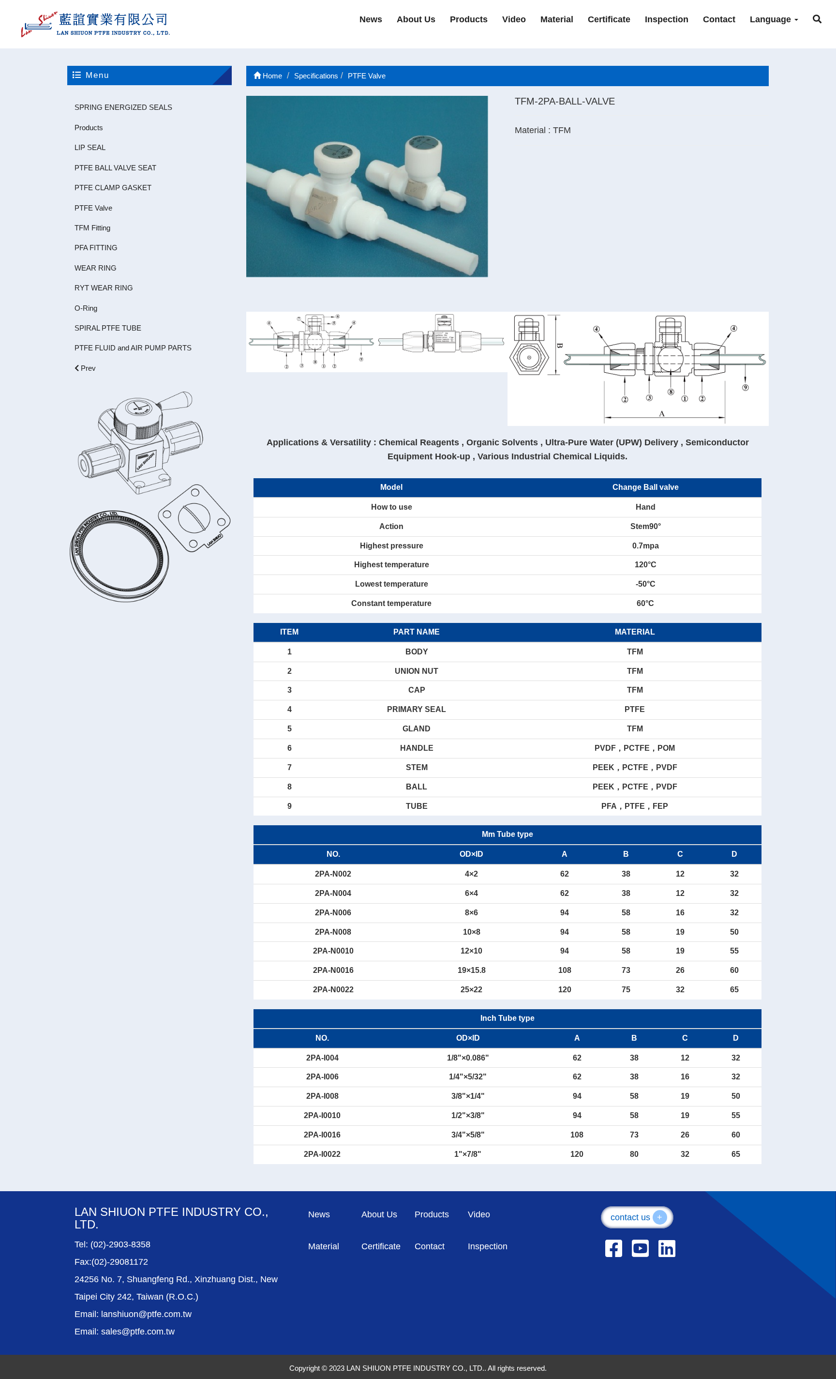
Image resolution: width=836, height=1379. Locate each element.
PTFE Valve (93, 208)
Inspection (666, 19)
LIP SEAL (90, 147)
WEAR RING (96, 268)
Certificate (609, 19)
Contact (719, 19)
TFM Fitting (92, 228)
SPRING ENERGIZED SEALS (123, 107)
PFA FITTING (96, 247)
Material (556, 19)
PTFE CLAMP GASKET (113, 187)
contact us (637, 1217)
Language (771, 19)
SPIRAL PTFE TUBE (108, 328)
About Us (416, 19)
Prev (87, 368)
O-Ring (86, 308)
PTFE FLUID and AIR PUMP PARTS (133, 348)
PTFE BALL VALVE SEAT (115, 168)
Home (271, 76)
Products (469, 19)
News (370, 19)
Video (514, 19)
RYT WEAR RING (104, 288)
